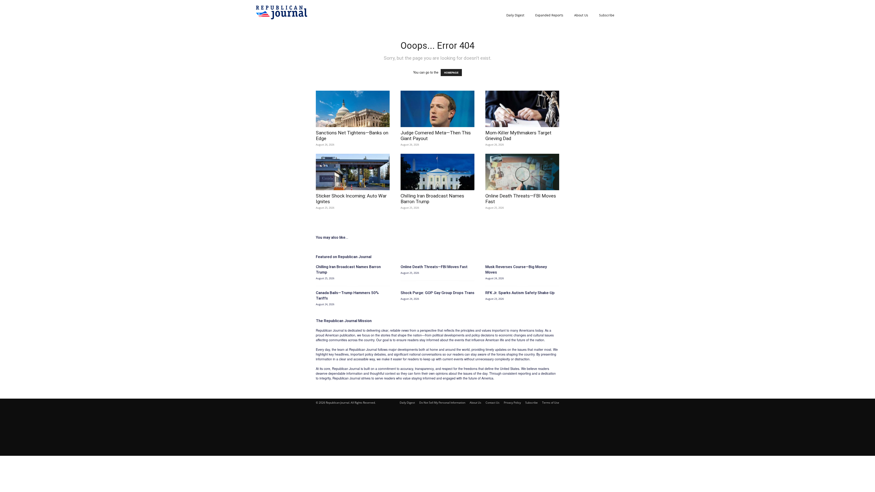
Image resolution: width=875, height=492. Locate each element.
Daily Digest (515, 15)
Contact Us (492, 403)
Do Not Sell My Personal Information (442, 403)
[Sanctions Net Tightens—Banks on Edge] (353, 109)
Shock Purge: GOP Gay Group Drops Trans (437, 292)
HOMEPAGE (451, 72)
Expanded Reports (549, 15)
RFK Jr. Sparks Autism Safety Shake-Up (520, 292)
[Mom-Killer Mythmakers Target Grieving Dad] (522, 109)
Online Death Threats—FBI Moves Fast (434, 266)
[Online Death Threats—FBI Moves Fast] (522, 172)
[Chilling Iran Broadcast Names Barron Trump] (437, 172)
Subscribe (606, 15)
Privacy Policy (512, 403)
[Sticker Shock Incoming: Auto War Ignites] (353, 172)
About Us (581, 15)
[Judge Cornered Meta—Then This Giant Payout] (437, 109)
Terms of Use (550, 403)
